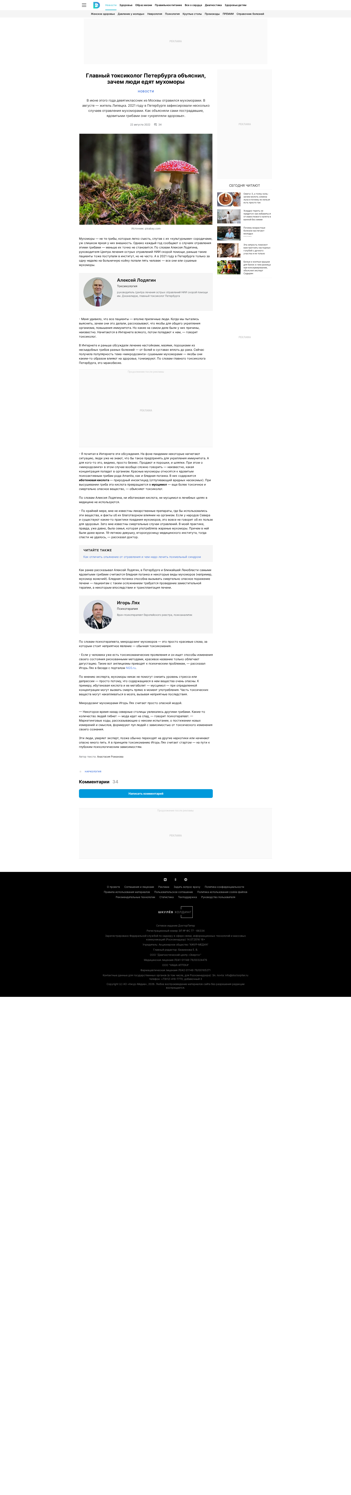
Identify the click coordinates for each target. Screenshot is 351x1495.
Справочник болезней (250, 13)
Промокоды (212, 13)
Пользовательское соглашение (173, 891)
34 (160, 124)
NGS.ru (131, 668)
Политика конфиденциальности (224, 886)
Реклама (163, 886)
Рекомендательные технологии (135, 897)
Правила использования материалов (127, 891)
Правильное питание (168, 5)
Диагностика (213, 5)
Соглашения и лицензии (139, 886)
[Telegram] (185, 879)
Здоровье (125, 5)
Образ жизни (143, 5)
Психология (172, 13)
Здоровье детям (235, 5)
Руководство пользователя (218, 897)
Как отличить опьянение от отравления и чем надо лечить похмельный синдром (142, 557)
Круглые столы (192, 13)
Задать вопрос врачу (187, 886)
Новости (110, 5)
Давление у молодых (131, 13)
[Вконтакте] (165, 879)
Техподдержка (187, 897)
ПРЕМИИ (228, 13)
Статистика (166, 897)
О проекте (113, 886)
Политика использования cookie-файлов (222, 891)
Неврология (154, 13)
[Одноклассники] (175, 879)
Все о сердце (193, 5)
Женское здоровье (103, 13)
